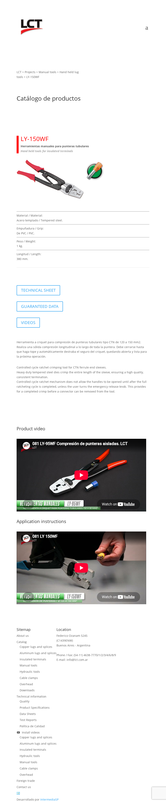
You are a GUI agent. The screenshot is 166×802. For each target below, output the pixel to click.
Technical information (31, 696)
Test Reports (28, 720)
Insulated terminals (33, 659)
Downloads (27, 690)
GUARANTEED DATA (40, 306)
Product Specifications (35, 707)
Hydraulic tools (30, 672)
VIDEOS (28, 322)
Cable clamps (29, 678)
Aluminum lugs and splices (38, 653)
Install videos (30, 732)
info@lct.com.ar (77, 660)
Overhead (26, 684)
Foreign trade (26, 781)
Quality (24, 701)
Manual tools (28, 665)
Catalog (22, 642)
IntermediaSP (49, 799)
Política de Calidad (32, 726)
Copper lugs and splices (36, 647)
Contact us (24, 787)
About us (23, 636)
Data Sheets (28, 714)
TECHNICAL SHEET (38, 290)
